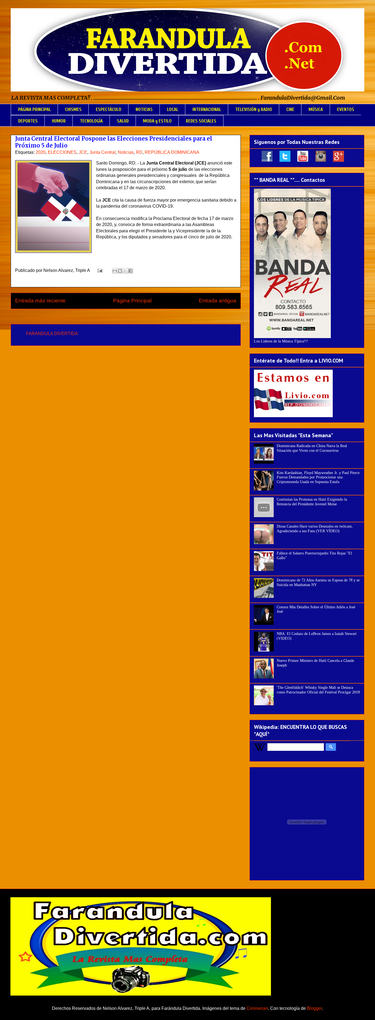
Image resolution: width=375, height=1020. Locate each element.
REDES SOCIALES (201, 121)
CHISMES (73, 109)
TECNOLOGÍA (91, 121)
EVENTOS (345, 109)
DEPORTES (28, 121)
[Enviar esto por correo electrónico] (114, 271)
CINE (290, 109)
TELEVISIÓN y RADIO (253, 109)
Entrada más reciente (40, 300)
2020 (41, 152)
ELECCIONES (62, 152)
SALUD (123, 121)
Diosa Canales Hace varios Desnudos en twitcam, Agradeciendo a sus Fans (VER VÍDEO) (315, 528)
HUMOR (59, 121)
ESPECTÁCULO (108, 109)
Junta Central (102, 152)
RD (139, 152)
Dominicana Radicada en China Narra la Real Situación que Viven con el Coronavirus (312, 448)
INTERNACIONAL (206, 109)
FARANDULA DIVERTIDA (52, 333)
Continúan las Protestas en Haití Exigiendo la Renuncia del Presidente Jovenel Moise (312, 501)
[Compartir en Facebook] (130, 271)
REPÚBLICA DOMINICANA (172, 152)
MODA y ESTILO (157, 121)
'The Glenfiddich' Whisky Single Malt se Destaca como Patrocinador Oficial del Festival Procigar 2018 (318, 689)
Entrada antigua (217, 300)
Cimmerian (257, 1008)
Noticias (126, 152)
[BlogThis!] (120, 271)
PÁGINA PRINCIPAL (34, 109)
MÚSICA (316, 109)
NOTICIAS (144, 109)
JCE (83, 152)
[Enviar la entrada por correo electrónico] (99, 270)
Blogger (314, 1008)
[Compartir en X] (125, 271)
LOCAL (172, 109)
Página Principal (132, 300)
